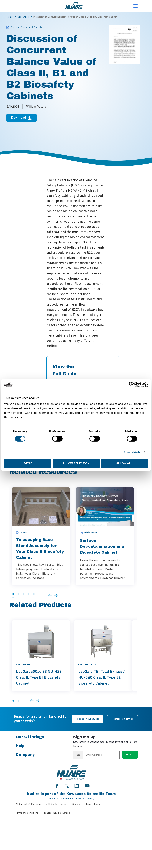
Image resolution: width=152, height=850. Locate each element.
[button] (13, 594)
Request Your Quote (87, 719)
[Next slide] (56, 595)
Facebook (57, 786)
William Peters (36, 107)
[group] (41, 536)
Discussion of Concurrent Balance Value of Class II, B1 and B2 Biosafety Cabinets (75, 17)
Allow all (124, 463)
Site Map (76, 804)
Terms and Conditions (27, 813)
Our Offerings (30, 737)
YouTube (87, 786)
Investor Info (67, 798)
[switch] (57, 439)
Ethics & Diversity (85, 798)
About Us (53, 798)
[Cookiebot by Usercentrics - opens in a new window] (131, 384)
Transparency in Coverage (56, 813)
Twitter (67, 785)
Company (25, 755)
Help (20, 746)
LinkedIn (76, 786)
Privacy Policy (93, 804)
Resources (23, 17)
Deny (28, 463)
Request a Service (122, 719)
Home (9, 17)
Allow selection (76, 463)
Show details (132, 452)
